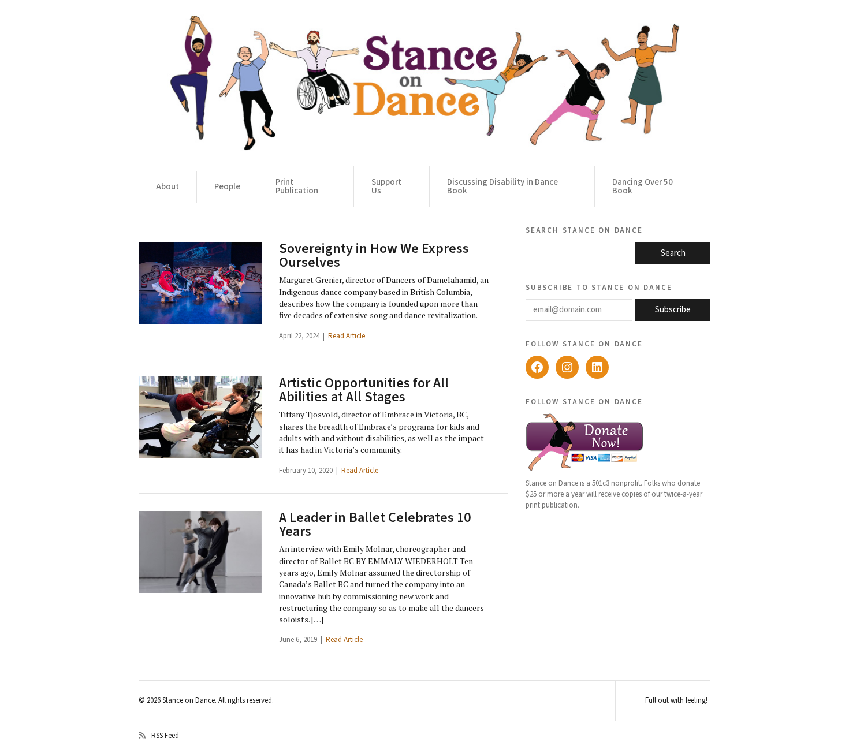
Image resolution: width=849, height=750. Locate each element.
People (227, 187)
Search (673, 253)
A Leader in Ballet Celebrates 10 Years (375, 525)
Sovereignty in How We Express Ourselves (374, 255)
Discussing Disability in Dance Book (502, 186)
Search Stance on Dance (584, 230)
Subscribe (673, 310)
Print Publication (296, 186)
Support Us (386, 186)
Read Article (346, 336)
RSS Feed (165, 736)
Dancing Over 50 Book (642, 186)
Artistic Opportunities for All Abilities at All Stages (364, 390)
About (167, 187)
